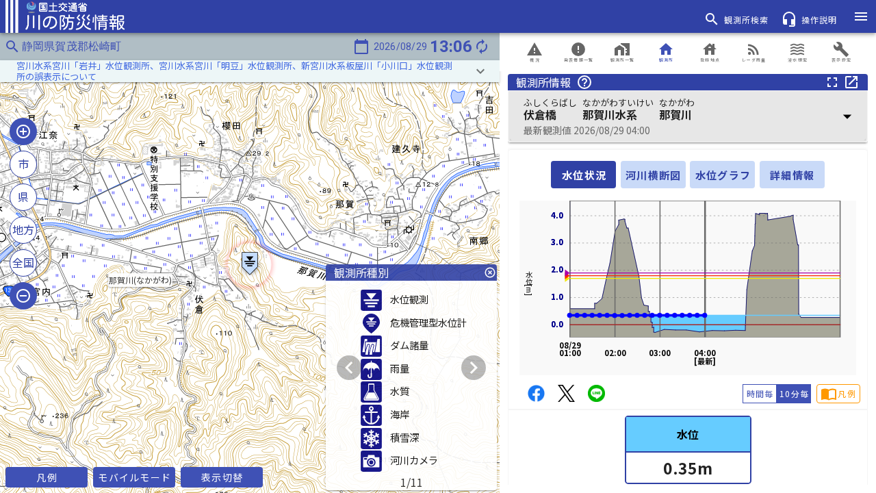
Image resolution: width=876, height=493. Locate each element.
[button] (250, 71)
